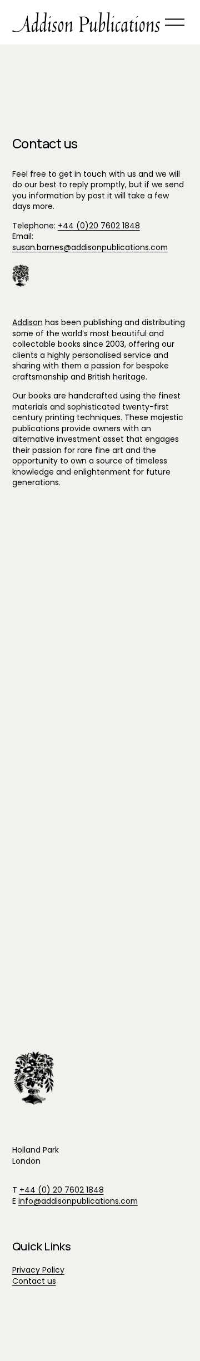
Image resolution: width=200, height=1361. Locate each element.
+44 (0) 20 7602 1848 (61, 1190)
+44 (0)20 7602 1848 (99, 225)
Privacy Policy (38, 1270)
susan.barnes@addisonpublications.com (90, 247)
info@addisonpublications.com (78, 1201)
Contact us (34, 1281)
